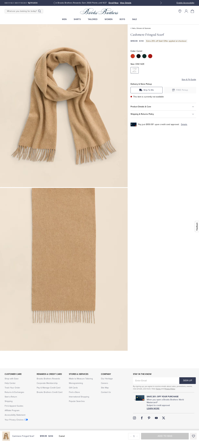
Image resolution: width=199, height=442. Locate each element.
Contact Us (106, 392)
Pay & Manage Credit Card (48, 387)
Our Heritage (107, 378)
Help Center (10, 383)
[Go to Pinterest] (149, 417)
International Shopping (79, 396)
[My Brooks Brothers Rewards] (21, 3)
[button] (192, 11)
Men (64, 19)
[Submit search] (39, 11)
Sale (134, 19)
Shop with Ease (12, 378)
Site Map (105, 387)
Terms (158, 389)
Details (184, 124)
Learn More (153, 408)
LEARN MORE (131, 3)
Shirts (77, 19)
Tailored (92, 19)
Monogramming (76, 383)
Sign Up (187, 380)
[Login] (186, 11)
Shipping (9, 401)
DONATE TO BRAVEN (113, 3)
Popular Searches (77, 401)
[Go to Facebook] (141, 417)
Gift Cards (73, 387)
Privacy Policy (169, 389)
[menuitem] (64, 19)
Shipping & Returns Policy (142, 114)
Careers (104, 383)
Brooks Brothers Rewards (48, 378)
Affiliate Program (12, 410)
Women (109, 19)
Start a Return (11, 396)
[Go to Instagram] (134, 417)
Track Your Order (12, 387)
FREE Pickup (182, 90)
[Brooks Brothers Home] (99, 11)
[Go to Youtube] (156, 417)
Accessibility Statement (15, 415)
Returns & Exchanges (14, 392)
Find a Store (74, 392)
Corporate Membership (47, 383)
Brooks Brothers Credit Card (49, 392)
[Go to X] (163, 417)
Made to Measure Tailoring (81, 378)
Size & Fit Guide (189, 79)
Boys (122, 19)
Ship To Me (148, 90)
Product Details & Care (141, 106)
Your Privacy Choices (14, 420)
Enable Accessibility (185, 3)
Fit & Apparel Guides (14, 406)
